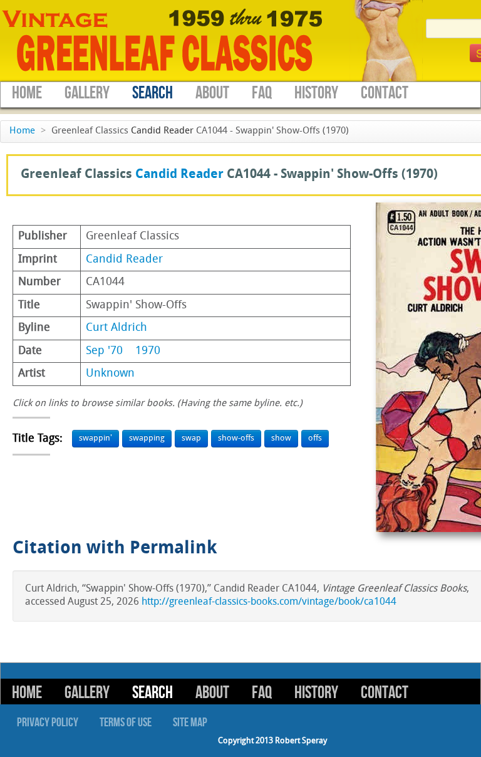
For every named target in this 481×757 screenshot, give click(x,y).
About (212, 93)
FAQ (262, 93)
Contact (384, 93)
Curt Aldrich (116, 328)
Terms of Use (126, 722)
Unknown (110, 374)
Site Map (190, 722)
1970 (147, 351)
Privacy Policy (47, 722)
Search (152, 93)
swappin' (95, 438)
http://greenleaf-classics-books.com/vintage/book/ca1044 (269, 602)
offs (315, 438)
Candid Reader (162, 131)
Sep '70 (104, 351)
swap (191, 438)
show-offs (236, 438)
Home (27, 93)
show (281, 438)
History (316, 93)
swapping (147, 438)
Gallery (87, 93)
